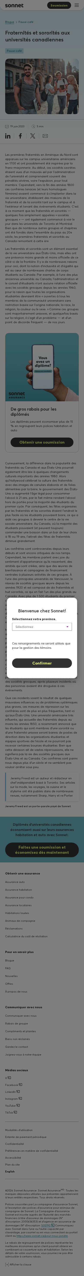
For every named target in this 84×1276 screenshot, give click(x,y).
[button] (42, 627)
